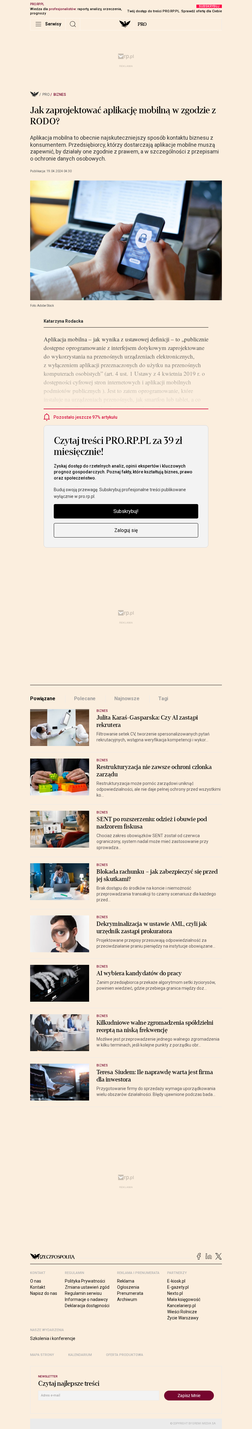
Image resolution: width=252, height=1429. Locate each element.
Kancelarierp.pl (181, 1305)
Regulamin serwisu (83, 1293)
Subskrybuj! (126, 511)
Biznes (59, 94)
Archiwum (127, 1299)
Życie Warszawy (183, 1317)
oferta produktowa (124, 1355)
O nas (35, 1281)
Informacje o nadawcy (86, 1299)
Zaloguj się (126, 530)
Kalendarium (80, 1355)
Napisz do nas (43, 1293)
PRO (142, 24)
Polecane (85, 698)
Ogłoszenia (128, 1287)
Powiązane (42, 698)
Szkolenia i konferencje (52, 1338)
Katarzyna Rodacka (63, 321)
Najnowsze (127, 698)
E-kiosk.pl (176, 1281)
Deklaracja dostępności (87, 1305)
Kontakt (37, 1287)
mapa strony (42, 1355)
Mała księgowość (183, 1299)
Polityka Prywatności (85, 1281)
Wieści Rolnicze (182, 1311)
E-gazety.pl (178, 1287)
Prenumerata (130, 1293)
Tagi (163, 698)
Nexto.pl (175, 1293)
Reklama (125, 1281)
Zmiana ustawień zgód (87, 1287)
